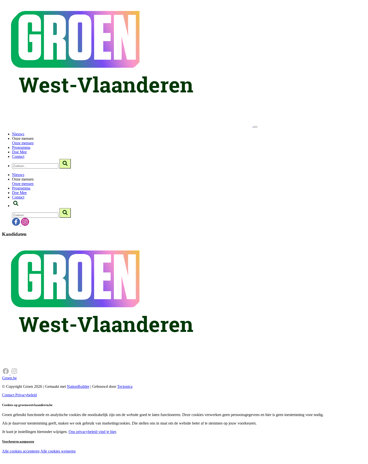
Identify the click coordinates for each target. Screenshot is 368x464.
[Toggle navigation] (255, 127)
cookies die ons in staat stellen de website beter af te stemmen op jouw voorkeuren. (89, 462)
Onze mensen (23, 143)
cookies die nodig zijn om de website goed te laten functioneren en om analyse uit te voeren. (110, 457)
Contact (18, 156)
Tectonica (124, 386)
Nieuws (18, 134)
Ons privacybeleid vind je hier (92, 432)
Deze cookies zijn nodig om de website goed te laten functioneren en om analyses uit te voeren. (103, 452)
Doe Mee (19, 152)
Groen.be (9, 378)
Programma (21, 147)
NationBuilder (78, 386)
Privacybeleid (26, 395)
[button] (16, 206)
